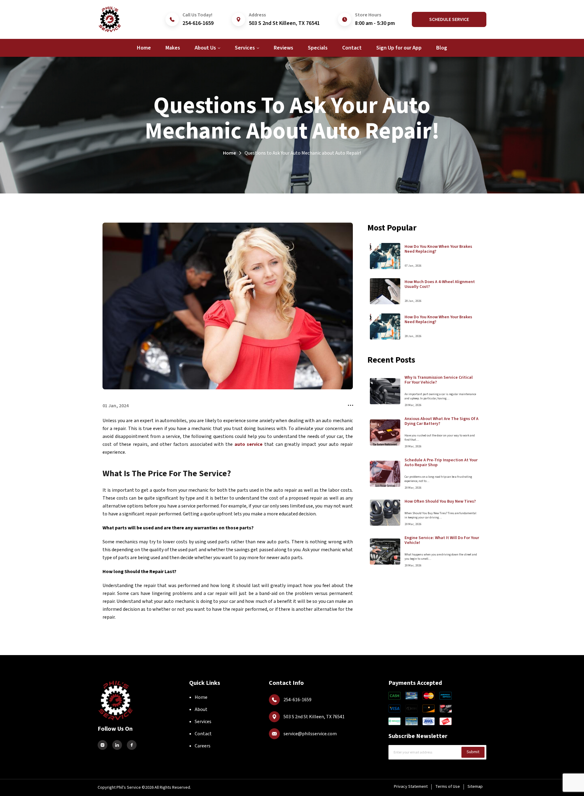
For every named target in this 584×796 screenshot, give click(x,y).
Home (229, 153)
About (201, 709)
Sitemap (475, 787)
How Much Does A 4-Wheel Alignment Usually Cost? (440, 284)
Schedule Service (449, 19)
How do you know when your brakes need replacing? (438, 249)
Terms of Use (447, 787)
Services (203, 721)
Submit (473, 752)
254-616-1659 (198, 23)
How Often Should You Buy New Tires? (440, 501)
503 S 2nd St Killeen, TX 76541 (284, 23)
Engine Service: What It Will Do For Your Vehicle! (442, 540)
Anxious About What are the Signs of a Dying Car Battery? (441, 421)
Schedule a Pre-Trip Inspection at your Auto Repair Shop (441, 462)
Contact (203, 733)
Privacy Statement (411, 787)
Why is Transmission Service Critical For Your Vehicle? (439, 379)
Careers (202, 746)
